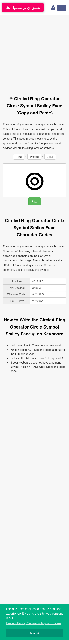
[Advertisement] (34, 53)
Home (19, 156)
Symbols (34, 156)
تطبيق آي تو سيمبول (25, 7)
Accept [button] (34, 633)
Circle (50, 156)
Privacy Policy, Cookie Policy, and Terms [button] (33, 623)
